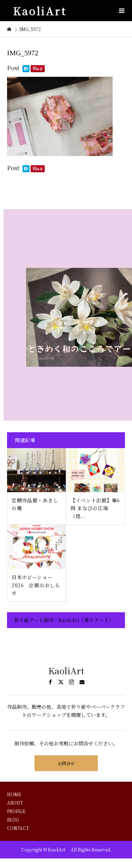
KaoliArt (43, 10)
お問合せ (66, 763)
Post (13, 68)
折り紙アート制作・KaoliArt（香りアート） (64, 620)
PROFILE (16, 811)
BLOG (13, 820)
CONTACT (18, 828)
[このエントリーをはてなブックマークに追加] (26, 69)
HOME (14, 794)
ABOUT (15, 803)
